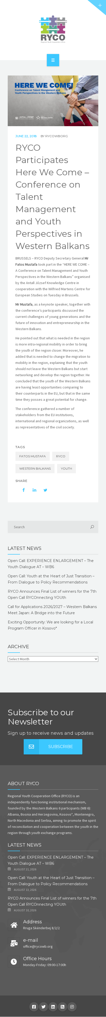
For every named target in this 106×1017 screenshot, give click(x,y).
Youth (66, 468)
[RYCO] (53, 29)
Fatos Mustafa (32, 456)
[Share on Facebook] (21, 490)
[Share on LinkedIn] (32, 490)
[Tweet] (42, 490)
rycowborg (56, 136)
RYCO (60, 456)
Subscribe (60, 746)
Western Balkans (35, 468)
